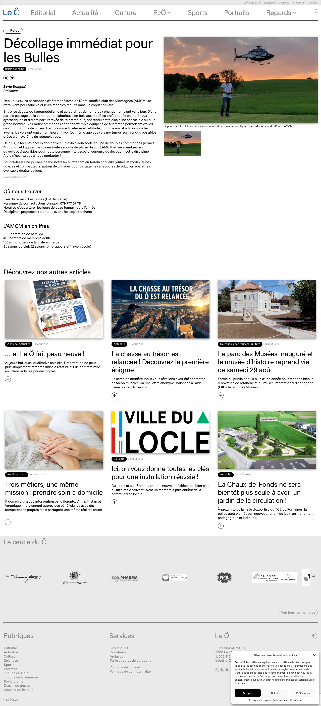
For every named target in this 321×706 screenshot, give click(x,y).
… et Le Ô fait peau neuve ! (44, 353)
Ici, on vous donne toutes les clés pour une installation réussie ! (160, 472)
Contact (313, 2)
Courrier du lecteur (18, 689)
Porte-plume (13, 681)
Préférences (303, 693)
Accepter (248, 693)
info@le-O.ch (225, 660)
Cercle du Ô (119, 647)
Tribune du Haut (16, 672)
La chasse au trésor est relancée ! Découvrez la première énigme (160, 361)
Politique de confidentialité (287, 700)
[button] (314, 655)
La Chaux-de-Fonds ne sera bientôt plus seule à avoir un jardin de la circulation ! (259, 492)
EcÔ (159, 12)
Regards (278, 12)
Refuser (275, 693)
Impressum (298, 2)
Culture (126, 12)
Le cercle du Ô (252, 2)
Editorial (43, 12)
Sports (197, 12)
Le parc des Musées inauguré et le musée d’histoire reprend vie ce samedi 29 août (265, 361)
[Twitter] (227, 670)
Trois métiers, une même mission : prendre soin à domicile (54, 488)
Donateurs (270, 2)
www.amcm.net (14, 176)
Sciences (11, 660)
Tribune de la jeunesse (21, 676)
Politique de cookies (260, 700)
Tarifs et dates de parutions (130, 660)
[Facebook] (222, 670)
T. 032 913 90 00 (227, 656)
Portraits (236, 12)
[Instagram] (217, 670)
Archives (284, 2)
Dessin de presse (17, 685)
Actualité (85, 12)
